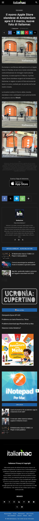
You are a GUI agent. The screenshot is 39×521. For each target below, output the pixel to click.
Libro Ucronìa (29, 513)
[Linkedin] (31, 32)
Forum (14, 513)
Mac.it (30, 515)
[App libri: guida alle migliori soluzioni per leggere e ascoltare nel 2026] (6, 273)
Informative (31, 519)
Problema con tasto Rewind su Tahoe (15, 319)
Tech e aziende (19, 10)
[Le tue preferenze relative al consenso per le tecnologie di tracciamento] (37, 391)
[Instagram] (19, 240)
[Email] (35, 32)
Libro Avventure (12, 515)
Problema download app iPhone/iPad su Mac (18, 324)
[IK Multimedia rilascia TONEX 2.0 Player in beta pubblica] (6, 256)
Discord (19, 515)
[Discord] (4, 502)
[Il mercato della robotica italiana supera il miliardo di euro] (5, 421)
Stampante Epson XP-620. (11, 315)
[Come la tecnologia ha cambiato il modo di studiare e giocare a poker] (6, 265)
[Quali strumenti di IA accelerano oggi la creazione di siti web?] (5, 412)
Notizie (25, 515)
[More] (28, 198)
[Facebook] (10, 32)
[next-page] (6, 280)
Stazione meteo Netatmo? (11, 328)
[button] (3, 2)
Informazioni (21, 513)
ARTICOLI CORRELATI (13, 248)
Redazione (15, 28)
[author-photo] (19, 218)
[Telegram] (18, 32)
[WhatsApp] (22, 32)
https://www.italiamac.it (19, 223)
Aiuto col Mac (20, 310)
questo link (13, 471)
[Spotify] (29, 502)
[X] (14, 32)
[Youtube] (22, 507)
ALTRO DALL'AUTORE (26, 248)
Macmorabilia (7, 513)
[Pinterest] (26, 32)
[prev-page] (3, 280)
